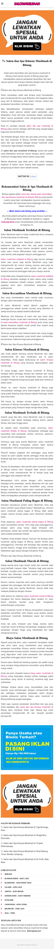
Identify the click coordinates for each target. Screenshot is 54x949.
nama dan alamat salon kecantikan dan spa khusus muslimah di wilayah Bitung (27, 195)
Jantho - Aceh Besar (14, 891)
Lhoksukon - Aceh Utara (16, 904)
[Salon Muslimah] (27, 3)
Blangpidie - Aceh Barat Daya (18, 883)
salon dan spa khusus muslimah (35, 706)
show (33, 176)
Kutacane (9, 900)
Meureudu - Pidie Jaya (14, 908)
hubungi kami (7, 221)
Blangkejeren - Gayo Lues (17, 878)
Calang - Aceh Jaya (13, 887)
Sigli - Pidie (10, 913)
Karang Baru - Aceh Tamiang (18, 896)
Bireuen (8, 874)
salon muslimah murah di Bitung (38, 596)
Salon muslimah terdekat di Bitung (17, 259)
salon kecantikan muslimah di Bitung (20, 322)
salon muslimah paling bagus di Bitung (34, 521)
